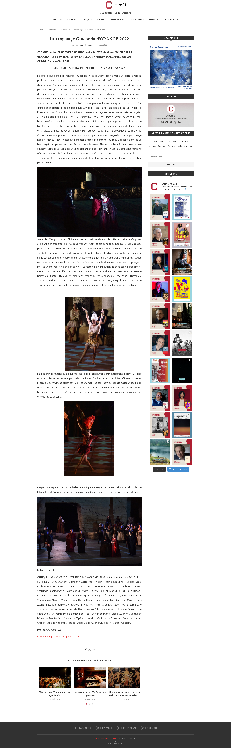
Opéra (64, 30)
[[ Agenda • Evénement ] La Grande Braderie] (182, 235)
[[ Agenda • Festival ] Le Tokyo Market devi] (182, 289)
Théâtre (101, 20)
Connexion (113, 738)
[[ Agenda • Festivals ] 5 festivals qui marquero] (182, 371)
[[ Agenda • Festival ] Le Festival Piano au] (182, 207)
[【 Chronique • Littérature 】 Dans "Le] (160, 262)
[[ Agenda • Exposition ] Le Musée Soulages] (182, 425)
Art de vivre (117, 20)
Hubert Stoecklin (85, 45)
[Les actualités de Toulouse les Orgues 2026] (90, 677)
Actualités (57, 20)
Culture (71, 20)
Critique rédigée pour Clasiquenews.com (58, 637)
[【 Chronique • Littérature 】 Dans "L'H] (160, 207)
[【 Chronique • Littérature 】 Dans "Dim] (160, 235)
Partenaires (154, 20)
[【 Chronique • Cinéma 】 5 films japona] (182, 343)
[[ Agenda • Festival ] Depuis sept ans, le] (160, 371)
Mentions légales (101, 738)
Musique (86, 20)
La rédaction (137, 20)
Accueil (40, 30)
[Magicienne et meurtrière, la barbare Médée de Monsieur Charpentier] (124, 677)
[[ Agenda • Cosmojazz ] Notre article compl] (160, 452)
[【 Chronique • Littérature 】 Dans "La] (160, 289)
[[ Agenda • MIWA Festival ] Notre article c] (182, 262)
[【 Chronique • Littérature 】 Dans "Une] (160, 425)
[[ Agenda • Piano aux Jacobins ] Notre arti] (182, 316)
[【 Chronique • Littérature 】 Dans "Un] (182, 398)
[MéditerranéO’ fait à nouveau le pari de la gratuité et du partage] (55, 677)
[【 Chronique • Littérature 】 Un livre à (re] (182, 452)
